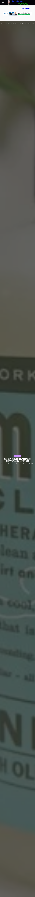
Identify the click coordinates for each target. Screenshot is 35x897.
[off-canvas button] (3, 2)
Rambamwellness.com (7, 464)
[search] (32, 2)
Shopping (17, 456)
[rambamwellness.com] (17, 2)
